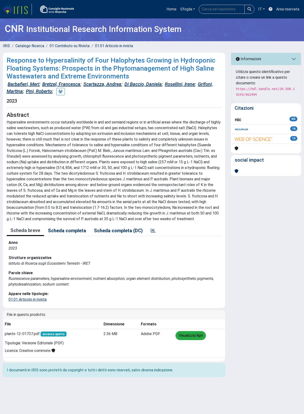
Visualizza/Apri (191, 335)
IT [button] (260, 9)
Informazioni (250, 59)
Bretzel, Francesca (61, 84)
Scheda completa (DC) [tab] (118, 230)
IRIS (6, 46)
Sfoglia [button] (186, 9)
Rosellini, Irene (180, 84)
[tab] (153, 231)
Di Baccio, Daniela (143, 84)
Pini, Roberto (39, 91)
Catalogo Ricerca (29, 46)
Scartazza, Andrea (102, 84)
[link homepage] (17, 9)
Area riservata (287, 9)
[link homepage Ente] (57, 9)
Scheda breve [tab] (25, 230)
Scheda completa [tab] (67, 230)
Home (171, 9)
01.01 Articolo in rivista (114, 46)
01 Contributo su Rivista (70, 46)
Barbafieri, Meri (23, 84)
